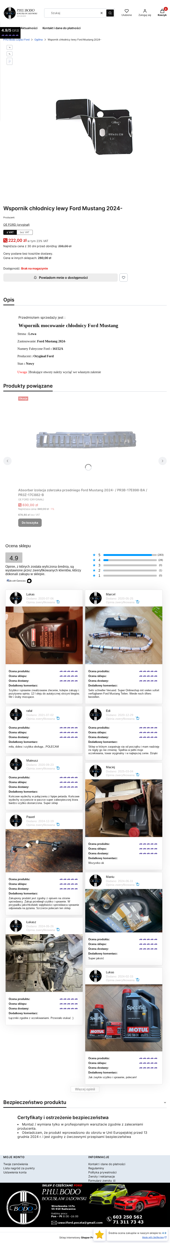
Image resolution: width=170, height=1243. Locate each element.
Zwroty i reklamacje (101, 1176)
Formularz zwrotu (100, 1180)
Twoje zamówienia (15, 1164)
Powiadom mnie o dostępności (63, 277)
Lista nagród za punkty (19, 1168)
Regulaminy (96, 1168)
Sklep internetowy (80, 1237)
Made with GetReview (153, 1237)
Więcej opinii (85, 1089)
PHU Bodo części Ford (16, 39)
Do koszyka (30, 522)
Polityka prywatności (102, 1172)
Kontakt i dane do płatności (106, 1164)
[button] (110, 13)
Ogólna (38, 39)
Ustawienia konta (15, 1172)
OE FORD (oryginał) (16, 224)
